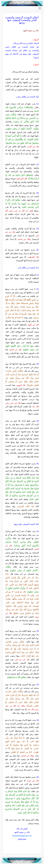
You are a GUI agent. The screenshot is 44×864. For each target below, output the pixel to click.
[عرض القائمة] (40, 8)
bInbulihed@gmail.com (22, 836)
